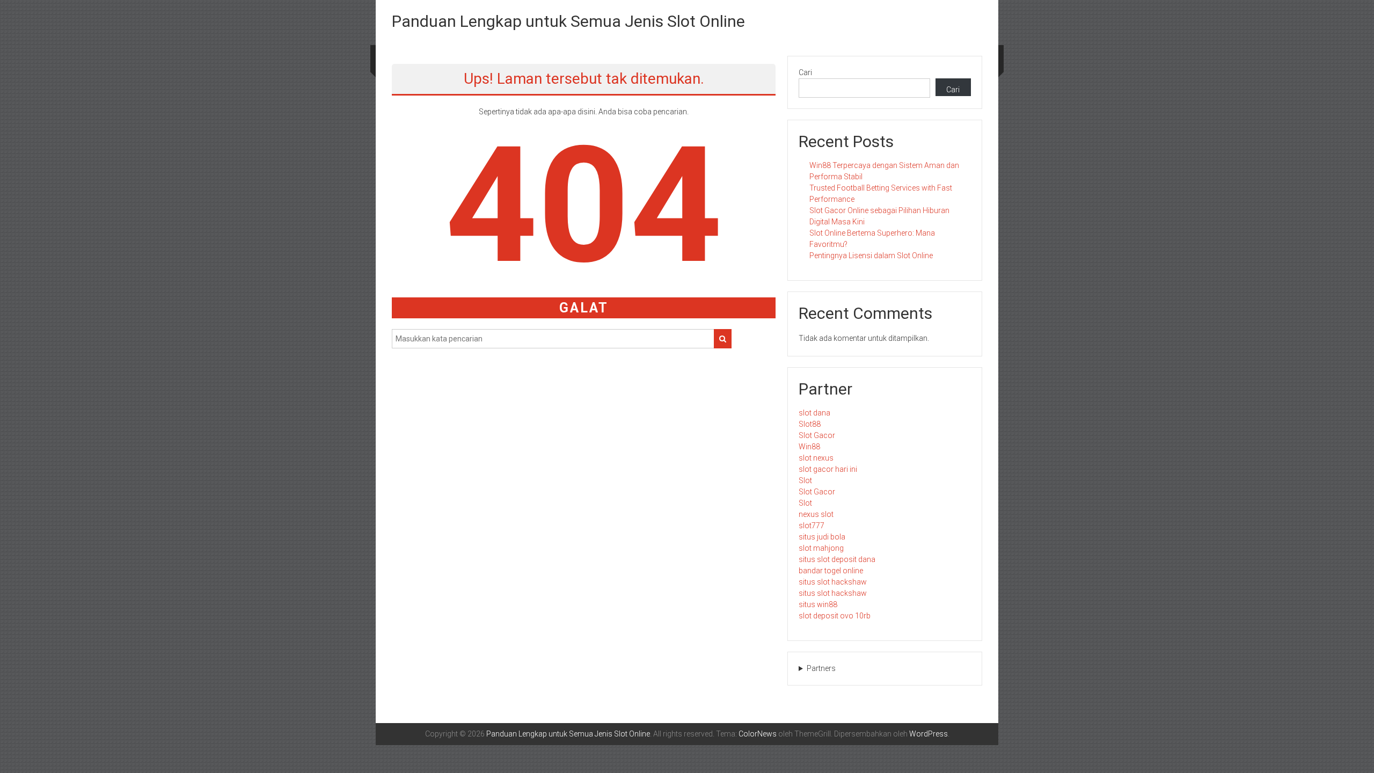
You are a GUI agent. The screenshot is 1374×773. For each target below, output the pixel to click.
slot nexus (816, 458)
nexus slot (816, 514)
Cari (805, 72)
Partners (821, 668)
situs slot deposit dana (837, 559)
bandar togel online (831, 570)
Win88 (809, 446)
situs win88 (818, 604)
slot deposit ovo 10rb (835, 615)
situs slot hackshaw (833, 582)
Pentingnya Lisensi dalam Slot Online (871, 255)
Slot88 (810, 424)
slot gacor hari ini (828, 469)
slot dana (814, 413)
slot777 (811, 525)
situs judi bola (822, 537)
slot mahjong (821, 548)
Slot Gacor (817, 435)
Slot (805, 480)
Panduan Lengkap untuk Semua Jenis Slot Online (568, 21)
